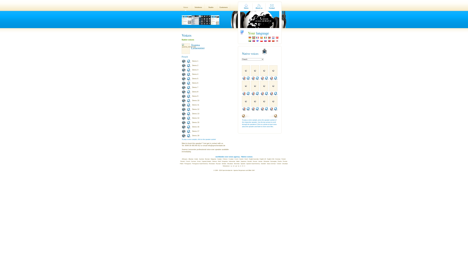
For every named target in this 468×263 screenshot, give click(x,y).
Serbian (224, 163)
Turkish (279, 163)
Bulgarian (213, 159)
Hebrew (214, 161)
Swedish (263, 163)
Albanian (190, 159)
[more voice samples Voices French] (244, 79)
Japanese (243, 161)
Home (246, 8)
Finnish (283, 159)
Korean (255, 161)
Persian (285, 161)
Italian (238, 161)
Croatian (231, 159)
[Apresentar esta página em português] (269, 38)
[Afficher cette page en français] (258, 38)
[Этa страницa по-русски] (265, 41)
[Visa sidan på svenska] (250, 41)
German (193, 161)
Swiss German (271, 163)
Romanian (212, 163)
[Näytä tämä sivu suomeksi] (258, 41)
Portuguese (187, 163)
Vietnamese (226, 166)
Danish (241, 159)
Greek (199, 161)
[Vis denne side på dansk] (277, 38)
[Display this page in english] (254, 38)
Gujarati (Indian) (206, 161)
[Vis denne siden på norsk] (254, 41)
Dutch (246, 159)
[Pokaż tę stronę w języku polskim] (261, 41)
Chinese (225, 159)
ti (244, 166)
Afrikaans (184, 159)
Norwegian (273, 161)
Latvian (260, 161)
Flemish (182, 161)
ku (238, 166)
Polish (181, 163)
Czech (236, 159)
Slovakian (230, 163)
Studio (210, 7)
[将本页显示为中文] (273, 41)
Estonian (277, 159)
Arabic (196, 159)
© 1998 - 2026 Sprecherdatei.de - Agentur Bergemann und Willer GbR (234, 170)
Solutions (198, 7)
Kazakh (249, 161)
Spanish (243, 163)
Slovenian (237, 163)
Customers (223, 7)
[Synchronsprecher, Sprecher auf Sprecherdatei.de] (250, 38)
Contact (272, 8)
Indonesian (232, 161)
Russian (218, 163)
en (233, 166)
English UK (263, 159)
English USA (270, 159)
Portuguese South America (200, 163)
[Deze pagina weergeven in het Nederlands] (273, 38)
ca (231, 166)
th (242, 166)
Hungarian (225, 161)
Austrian (201, 159)
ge (236, 166)
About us (259, 8)
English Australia (254, 159)
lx (240, 166)
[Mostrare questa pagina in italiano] (265, 38)
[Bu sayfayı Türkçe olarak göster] (269, 41)
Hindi (219, 161)
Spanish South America (253, 163)
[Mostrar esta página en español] (261, 38)
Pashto (280, 161)
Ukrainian (285, 163)
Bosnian (207, 159)
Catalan (219, 159)
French (188, 161)
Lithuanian (266, 161)
